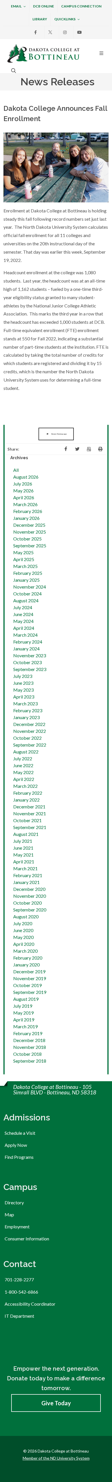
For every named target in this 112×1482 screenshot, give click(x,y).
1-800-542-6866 (21, 1291)
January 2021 (26, 882)
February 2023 (27, 710)
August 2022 (25, 751)
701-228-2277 (19, 1279)
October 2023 (27, 662)
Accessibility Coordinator (30, 1304)
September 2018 (29, 1060)
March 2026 (25, 504)
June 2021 (23, 847)
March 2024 (25, 635)
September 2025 (29, 545)
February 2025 (27, 573)
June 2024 (23, 614)
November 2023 (29, 655)
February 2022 (27, 793)
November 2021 (29, 813)
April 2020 (23, 944)
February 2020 (27, 957)
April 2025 (23, 559)
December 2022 (29, 724)
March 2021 (25, 868)
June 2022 (23, 765)
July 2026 (22, 483)
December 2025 (29, 525)
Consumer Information (27, 1238)
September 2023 (29, 669)
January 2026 (26, 518)
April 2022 (23, 779)
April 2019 (23, 1019)
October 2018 (27, 1054)
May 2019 (23, 1012)
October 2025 (27, 538)
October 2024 (27, 593)
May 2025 (23, 552)
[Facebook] (35, 32)
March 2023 (25, 703)
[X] (50, 32)
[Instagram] (65, 32)
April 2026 (23, 497)
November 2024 (29, 586)
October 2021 (27, 820)
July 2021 (22, 841)
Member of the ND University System (56, 1458)
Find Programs (19, 1157)
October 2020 (27, 902)
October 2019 (27, 985)
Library (39, 19)
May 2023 (23, 689)
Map (9, 1214)
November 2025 (29, 531)
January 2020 (26, 964)
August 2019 (25, 999)
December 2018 (29, 1040)
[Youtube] (79, 32)
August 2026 (25, 476)
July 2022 (22, 758)
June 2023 (23, 683)
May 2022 (23, 772)
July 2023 (22, 676)
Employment (17, 1226)
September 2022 (29, 744)
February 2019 (27, 1033)
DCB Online (43, 6)
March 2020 (25, 951)
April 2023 (23, 696)
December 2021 (29, 806)
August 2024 (25, 600)
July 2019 (22, 1006)
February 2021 (27, 875)
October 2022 (27, 738)
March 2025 (25, 566)
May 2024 (23, 621)
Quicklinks (65, 19)
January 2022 (26, 799)
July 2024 (22, 607)
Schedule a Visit (20, 1133)
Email (16, 6)
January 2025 (26, 580)
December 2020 (29, 889)
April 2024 (23, 628)
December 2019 (29, 971)
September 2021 (29, 827)
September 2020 (29, 909)
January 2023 (26, 717)
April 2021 (23, 861)
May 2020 (23, 937)
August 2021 (25, 834)
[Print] (100, 449)
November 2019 (29, 978)
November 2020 (29, 896)
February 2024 (27, 641)
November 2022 (29, 731)
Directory (14, 1202)
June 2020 (23, 930)
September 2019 (29, 992)
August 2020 (25, 916)
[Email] (88, 449)
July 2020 (22, 923)
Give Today (56, 1403)
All (16, 470)
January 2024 (26, 648)
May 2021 (23, 854)
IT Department (19, 1316)
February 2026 (27, 511)
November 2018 (29, 1047)
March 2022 (25, 786)
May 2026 (23, 490)
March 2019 (25, 1026)
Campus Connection (81, 6)
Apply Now (16, 1145)
